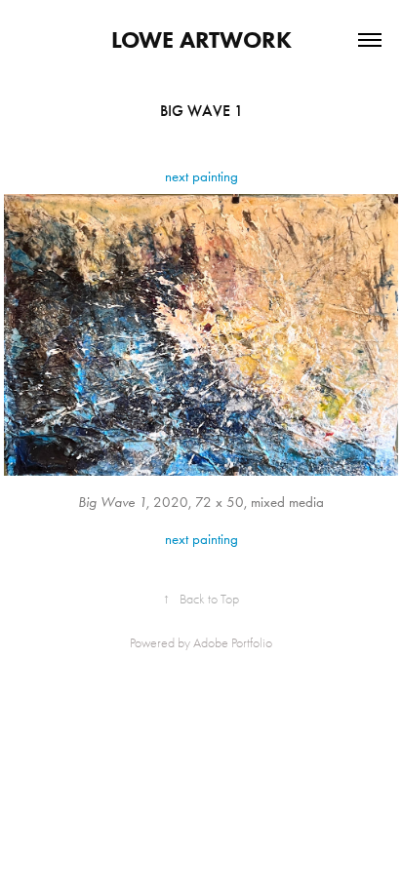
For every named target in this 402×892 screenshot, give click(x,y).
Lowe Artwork (201, 39)
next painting (201, 176)
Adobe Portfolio (232, 643)
